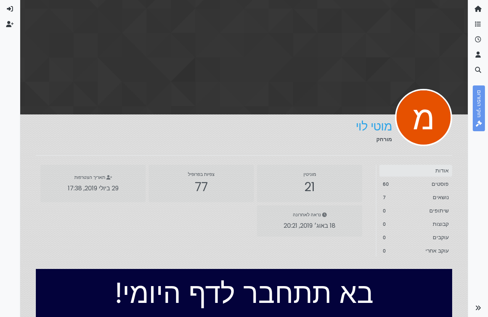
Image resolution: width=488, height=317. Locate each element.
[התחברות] (10, 9)
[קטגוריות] (478, 24)
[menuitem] (10, 9)
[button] (478, 308)
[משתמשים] (478, 55)
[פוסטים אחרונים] (478, 40)
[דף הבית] (478, 9)
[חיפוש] (478, 70)
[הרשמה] (10, 24)
